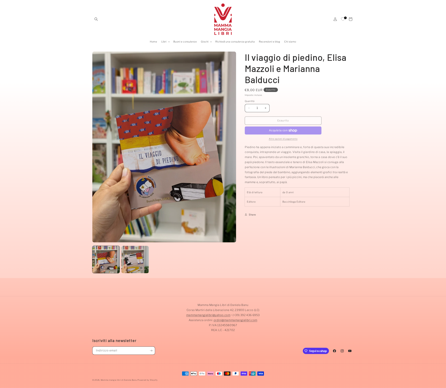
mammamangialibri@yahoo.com (208, 315)
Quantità (249, 101)
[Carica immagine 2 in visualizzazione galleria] (135, 259)
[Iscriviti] (151, 351)
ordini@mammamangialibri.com (235, 320)
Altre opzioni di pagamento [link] (283, 138)
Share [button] (252, 214)
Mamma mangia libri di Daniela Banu (119, 380)
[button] (96, 19)
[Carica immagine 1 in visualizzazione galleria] (106, 259)
